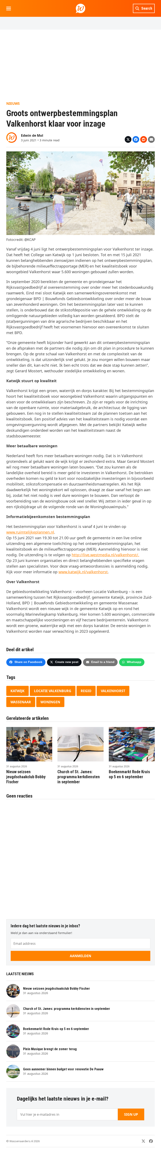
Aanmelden (80, 956)
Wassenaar (20, 702)
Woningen (50, 702)
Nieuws (13, 103)
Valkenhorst (113, 691)
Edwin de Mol (32, 135)
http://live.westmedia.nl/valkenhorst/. (105, 554)
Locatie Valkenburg (52, 691)
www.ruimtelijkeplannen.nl (30, 532)
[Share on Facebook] (135, 139)
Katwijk (17, 691)
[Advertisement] (80, 65)
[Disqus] (80, 856)
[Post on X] (128, 139)
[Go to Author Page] (11, 137)
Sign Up (131, 1114)
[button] (8, 8)
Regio (86, 691)
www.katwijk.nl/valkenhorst (83, 571)
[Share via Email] (151, 139)
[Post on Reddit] (143, 139)
